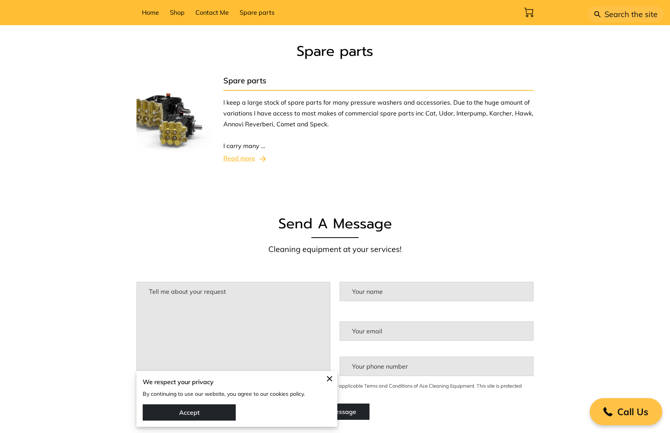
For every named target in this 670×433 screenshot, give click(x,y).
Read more (239, 158)
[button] (626, 411)
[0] (529, 12)
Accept (189, 412)
